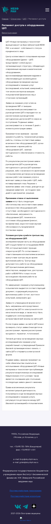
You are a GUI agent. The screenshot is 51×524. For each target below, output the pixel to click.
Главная (5, 19)
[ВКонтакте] (17, 508)
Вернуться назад (9, 33)
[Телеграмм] (25, 508)
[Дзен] (34, 506)
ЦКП (24, 19)
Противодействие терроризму (26, 490)
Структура (16, 19)
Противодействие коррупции (25, 496)
